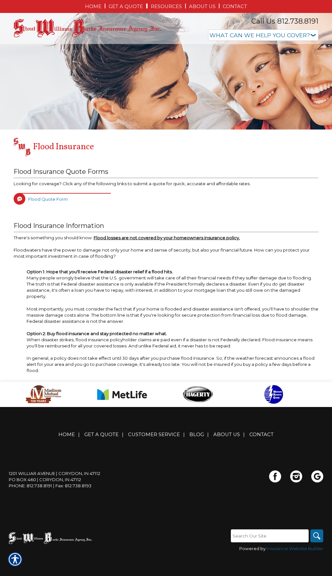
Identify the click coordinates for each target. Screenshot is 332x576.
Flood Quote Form (48, 199)
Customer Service (154, 434)
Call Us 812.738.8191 (284, 21)
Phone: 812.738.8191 (30, 485)
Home (66, 434)
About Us (226, 434)
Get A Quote (101, 434)
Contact (261, 434)
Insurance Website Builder (295, 548)
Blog (196, 434)
